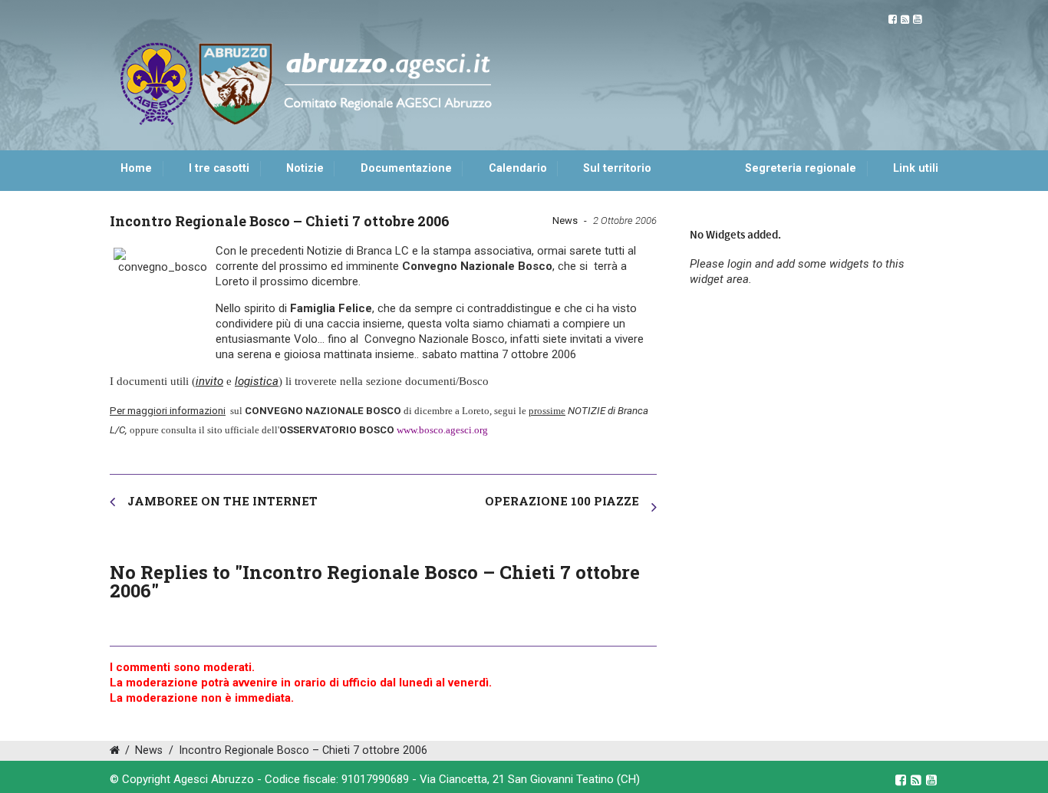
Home (136, 168)
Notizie (305, 168)
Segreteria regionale (800, 168)
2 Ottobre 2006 (625, 220)
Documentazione (406, 168)
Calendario (518, 168)
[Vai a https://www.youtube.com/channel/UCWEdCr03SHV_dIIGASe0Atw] (917, 20)
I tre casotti (219, 168)
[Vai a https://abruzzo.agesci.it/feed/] (905, 20)
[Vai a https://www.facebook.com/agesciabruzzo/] (892, 20)
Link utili (915, 168)
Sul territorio (617, 168)
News (565, 220)
